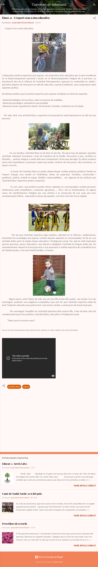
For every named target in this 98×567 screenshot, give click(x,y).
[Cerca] (94, 5)
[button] (94, 18)
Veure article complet (85, 486)
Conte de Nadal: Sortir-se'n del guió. (22, 493)
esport (26, 387)
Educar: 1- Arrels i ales (14, 463)
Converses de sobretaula (49, 4)
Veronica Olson (58, 562)
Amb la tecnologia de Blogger (50, 557)
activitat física (14, 387)
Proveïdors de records (14, 523)
